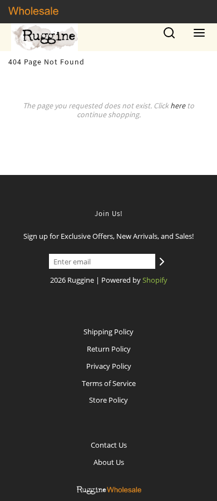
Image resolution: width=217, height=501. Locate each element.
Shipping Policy (108, 332)
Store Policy (108, 400)
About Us (108, 462)
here (177, 106)
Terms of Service (109, 383)
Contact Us (109, 445)
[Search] (169, 37)
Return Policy (109, 349)
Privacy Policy (108, 366)
